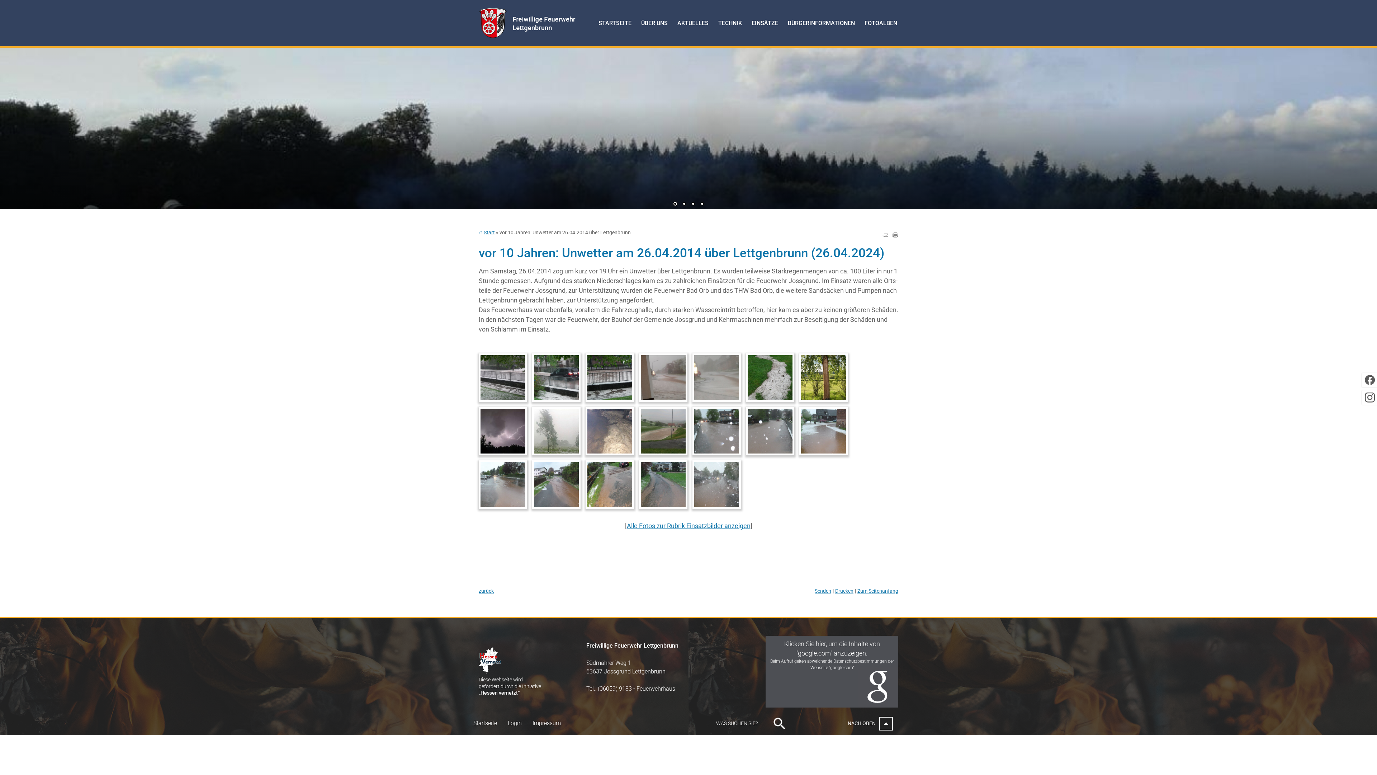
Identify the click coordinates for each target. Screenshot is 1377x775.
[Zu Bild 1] (675, 204)
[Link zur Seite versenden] (885, 235)
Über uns (654, 23)
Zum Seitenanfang (877, 591)
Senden (823, 591)
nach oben (862, 723)
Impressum (547, 723)
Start (489, 233)
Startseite (614, 23)
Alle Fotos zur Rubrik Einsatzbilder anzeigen (689, 526)
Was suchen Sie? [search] (737, 723)
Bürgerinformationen (821, 23)
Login (515, 723)
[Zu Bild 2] (684, 204)
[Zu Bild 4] (702, 204)
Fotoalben (881, 23)
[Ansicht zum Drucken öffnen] (895, 235)
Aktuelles (693, 23)
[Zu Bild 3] (693, 204)
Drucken (844, 591)
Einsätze (765, 23)
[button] (28, 126)
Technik (730, 23)
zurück (486, 591)
